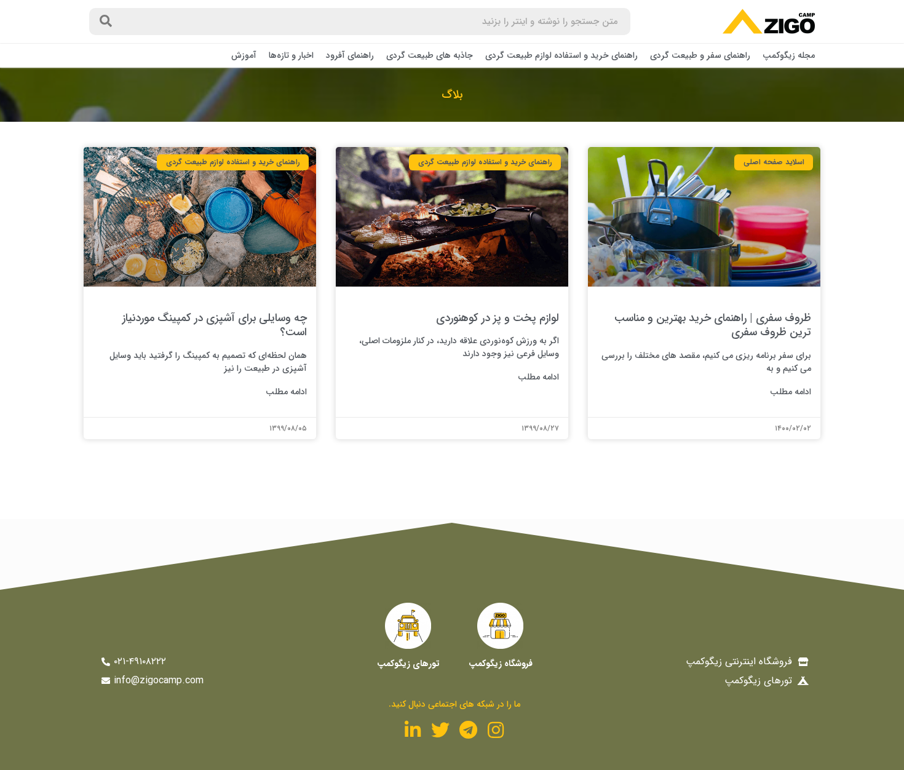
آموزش (243, 55)
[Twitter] (440, 730)
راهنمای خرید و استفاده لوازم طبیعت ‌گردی (561, 55)
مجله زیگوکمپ (789, 55)
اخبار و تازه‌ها (291, 55)
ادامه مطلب (790, 392)
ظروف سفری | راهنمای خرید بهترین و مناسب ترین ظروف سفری (712, 325)
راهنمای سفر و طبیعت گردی (700, 55)
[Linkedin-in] (412, 730)
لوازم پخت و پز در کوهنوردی (497, 318)
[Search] (105, 21)
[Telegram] (468, 730)
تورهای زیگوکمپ (408, 663)
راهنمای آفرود (350, 55)
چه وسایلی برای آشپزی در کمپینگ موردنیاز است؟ (214, 325)
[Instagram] (495, 730)
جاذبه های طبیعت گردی (429, 55)
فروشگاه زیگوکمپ (501, 663)
